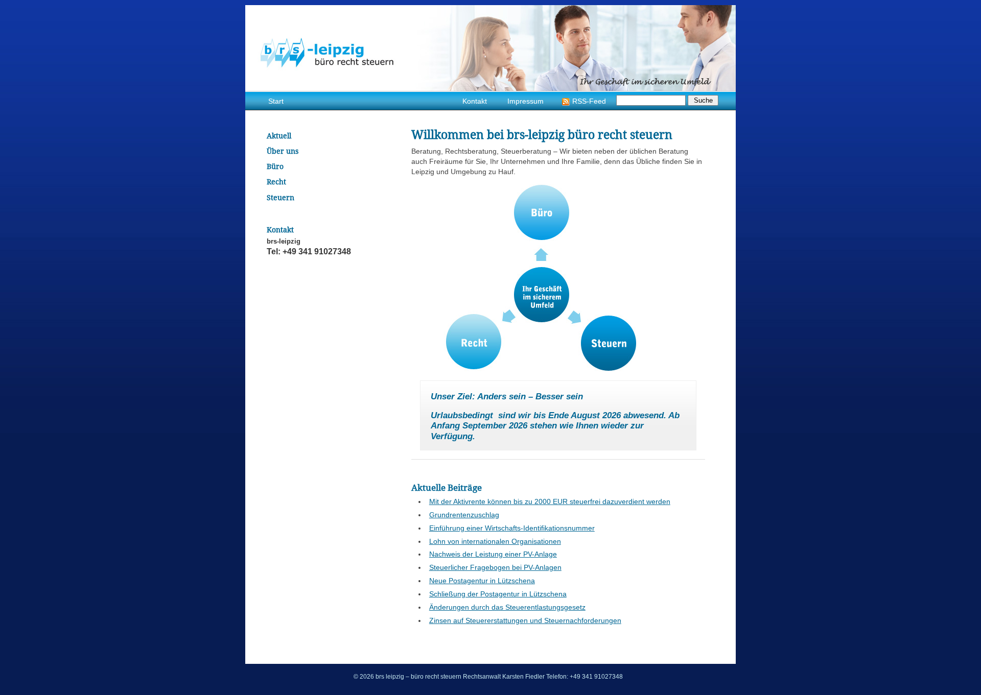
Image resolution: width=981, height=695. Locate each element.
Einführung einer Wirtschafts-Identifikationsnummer (512, 528)
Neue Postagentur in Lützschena (482, 581)
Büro (541, 212)
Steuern (608, 342)
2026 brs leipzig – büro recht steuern (490, 48)
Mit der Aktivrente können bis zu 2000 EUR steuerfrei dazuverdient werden (549, 501)
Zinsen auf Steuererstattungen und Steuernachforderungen (525, 620)
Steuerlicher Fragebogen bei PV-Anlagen (495, 567)
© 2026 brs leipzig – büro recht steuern (407, 677)
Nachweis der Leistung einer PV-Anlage (493, 554)
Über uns (282, 151)
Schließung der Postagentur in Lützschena (498, 594)
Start (276, 101)
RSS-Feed (589, 101)
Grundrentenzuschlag (464, 515)
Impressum (525, 101)
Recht (474, 341)
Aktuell (279, 135)
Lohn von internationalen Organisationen (495, 541)
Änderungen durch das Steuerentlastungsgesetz (507, 607)
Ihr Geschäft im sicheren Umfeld (541, 295)
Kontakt (474, 101)
